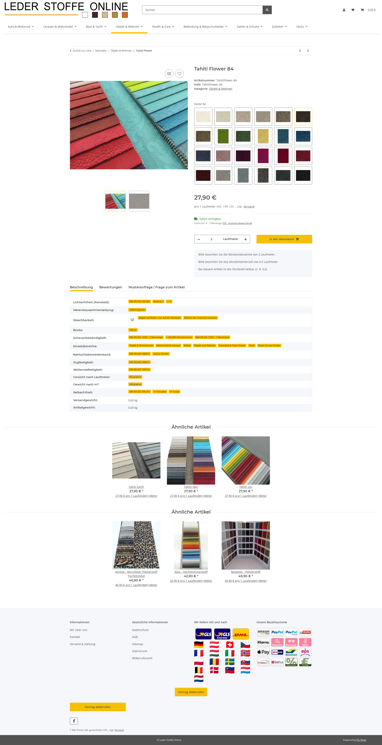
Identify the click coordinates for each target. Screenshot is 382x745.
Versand (249, 206)
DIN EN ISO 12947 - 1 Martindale (212, 337)
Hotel (252, 345)
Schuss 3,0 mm (161, 353)
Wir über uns (78, 630)
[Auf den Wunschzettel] (179, 73)
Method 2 (158, 301)
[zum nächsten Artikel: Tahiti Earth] (308, 50)
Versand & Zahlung (82, 644)
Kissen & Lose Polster (269, 345)
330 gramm (135, 384)
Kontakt (75, 637)
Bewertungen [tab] (110, 287)
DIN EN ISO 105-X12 (139, 391)
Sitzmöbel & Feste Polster (232, 345)
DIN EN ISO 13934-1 (139, 362)
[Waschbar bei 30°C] (132, 319)
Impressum (139, 651)
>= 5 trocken (159, 391)
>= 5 (169, 301)
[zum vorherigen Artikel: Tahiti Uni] (300, 50)
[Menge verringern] (198, 239)
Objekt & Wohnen (220, 89)
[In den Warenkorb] (73, 64)
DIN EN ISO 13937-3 (139, 369)
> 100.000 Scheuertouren (179, 337)
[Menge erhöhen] (245, 239)
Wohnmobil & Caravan (168, 345)
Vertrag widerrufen (191, 692)
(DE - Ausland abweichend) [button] (237, 223)
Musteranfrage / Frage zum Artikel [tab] (157, 287)
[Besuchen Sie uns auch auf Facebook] (74, 721)
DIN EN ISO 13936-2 (139, 353)
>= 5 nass (174, 391)
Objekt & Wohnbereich (141, 345)
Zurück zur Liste (82, 50)
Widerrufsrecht (142, 658)
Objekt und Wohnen (204, 345)
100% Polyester (137, 309)
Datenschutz (140, 630)
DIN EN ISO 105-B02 (139, 301)
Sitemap (137, 644)
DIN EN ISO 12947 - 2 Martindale (146, 337)
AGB (135, 637)
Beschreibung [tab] (81, 287)
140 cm (133, 330)
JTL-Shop (361, 740)
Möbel (187, 345)
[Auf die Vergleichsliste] (169, 73)
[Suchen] (267, 10)
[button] (344, 10)
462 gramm (135, 376)
